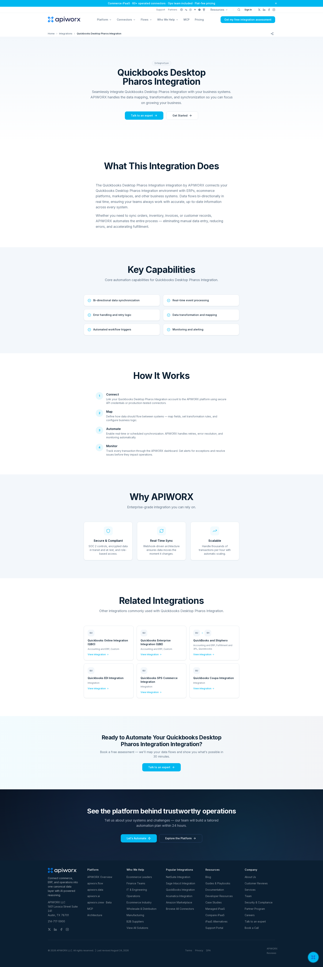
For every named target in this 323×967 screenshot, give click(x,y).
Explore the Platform (178, 838)
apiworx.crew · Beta (99, 902)
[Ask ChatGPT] (181, 9)
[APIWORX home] (64, 20)
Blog (208, 877)
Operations (133, 896)
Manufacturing (135, 915)
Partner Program (255, 908)
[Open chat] (313, 957)
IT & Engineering (137, 889)
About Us (250, 877)
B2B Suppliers (135, 921)
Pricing (199, 19)
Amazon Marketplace (179, 902)
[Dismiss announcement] (276, 3)
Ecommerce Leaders (139, 877)
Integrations (65, 33)
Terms (188, 950)
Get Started (180, 115)
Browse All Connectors (180, 908)
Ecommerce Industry (139, 902)
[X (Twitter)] (259, 9)
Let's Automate (136, 838)
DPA (208, 950)
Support (160, 9)
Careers (250, 915)
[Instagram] (274, 9)
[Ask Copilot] (204, 9)
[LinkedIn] (264, 9)
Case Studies (213, 902)
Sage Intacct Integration (180, 883)
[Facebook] (269, 9)
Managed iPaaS (215, 908)
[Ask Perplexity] (190, 9)
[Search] (239, 9)
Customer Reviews (256, 883)
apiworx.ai (93, 896)
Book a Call (252, 927)
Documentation (214, 889)
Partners (172, 9)
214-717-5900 (56, 921)
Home (51, 33)
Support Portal (214, 927)
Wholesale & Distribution (141, 908)
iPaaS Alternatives (216, 921)
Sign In (248, 9)
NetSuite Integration (178, 877)
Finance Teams (136, 883)
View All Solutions (137, 927)
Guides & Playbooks (217, 883)
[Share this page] (272, 34)
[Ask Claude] (186, 9)
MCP (187, 19)
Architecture (94, 915)
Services (250, 889)
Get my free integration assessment (247, 19)
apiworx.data (95, 889)
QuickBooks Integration (180, 889)
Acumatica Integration (179, 896)
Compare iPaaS (214, 915)
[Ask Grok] (199, 9)
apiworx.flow (95, 883)
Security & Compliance (259, 902)
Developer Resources (219, 896)
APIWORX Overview (99, 877)
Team (248, 896)
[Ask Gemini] (195, 9)
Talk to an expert (142, 115)
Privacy (199, 950)
